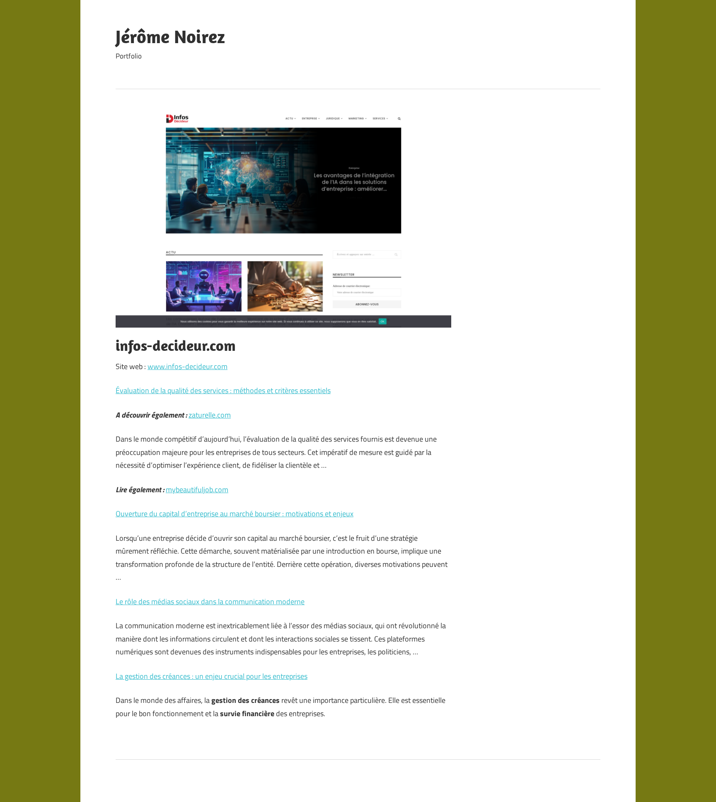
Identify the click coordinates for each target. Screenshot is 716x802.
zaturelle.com (210, 414)
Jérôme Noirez (170, 36)
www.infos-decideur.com (187, 366)
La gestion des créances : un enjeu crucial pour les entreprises (211, 676)
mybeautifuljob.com (197, 489)
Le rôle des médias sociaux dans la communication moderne (210, 601)
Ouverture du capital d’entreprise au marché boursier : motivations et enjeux (234, 513)
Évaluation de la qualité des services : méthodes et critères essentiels (223, 390)
